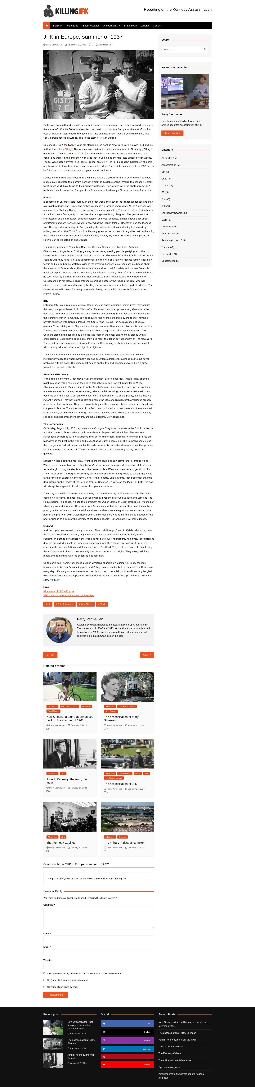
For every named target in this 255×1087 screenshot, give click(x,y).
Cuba (164, 178)
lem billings (86, 604)
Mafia (164, 220)
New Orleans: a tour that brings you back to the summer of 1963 (80, 1025)
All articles (57, 25)
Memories (86, 706)
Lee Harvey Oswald (69, 706)
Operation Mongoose (169, 1067)
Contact (157, 25)
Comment (49, 905)
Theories (122, 837)
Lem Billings (65, 149)
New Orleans (53, 711)
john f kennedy (65, 604)
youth (103, 604)
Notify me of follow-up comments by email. (67, 980)
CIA (163, 172)
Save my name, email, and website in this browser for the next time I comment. (85, 973)
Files (164, 199)
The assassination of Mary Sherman (177, 1033)
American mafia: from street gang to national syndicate (181, 1076)
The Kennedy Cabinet (60, 842)
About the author (90, 25)
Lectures (144, 25)
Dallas (137, 773)
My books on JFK (111, 25)
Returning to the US (171, 240)
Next (145, 655)
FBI (163, 192)
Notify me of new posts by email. (63, 987)
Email (47, 947)
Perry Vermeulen (54, 45)
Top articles (72, 25)
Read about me (172, 133)
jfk (49, 604)
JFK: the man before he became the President (68, 595)
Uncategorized (169, 261)
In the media (130, 25)
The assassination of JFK (120, 783)
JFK (111, 45)
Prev (52, 655)
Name (47, 933)
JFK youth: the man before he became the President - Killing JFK (93, 878)
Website (47, 960)
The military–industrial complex (124, 842)
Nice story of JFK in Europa (58, 591)
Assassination (125, 773)
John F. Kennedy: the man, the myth (177, 1039)
